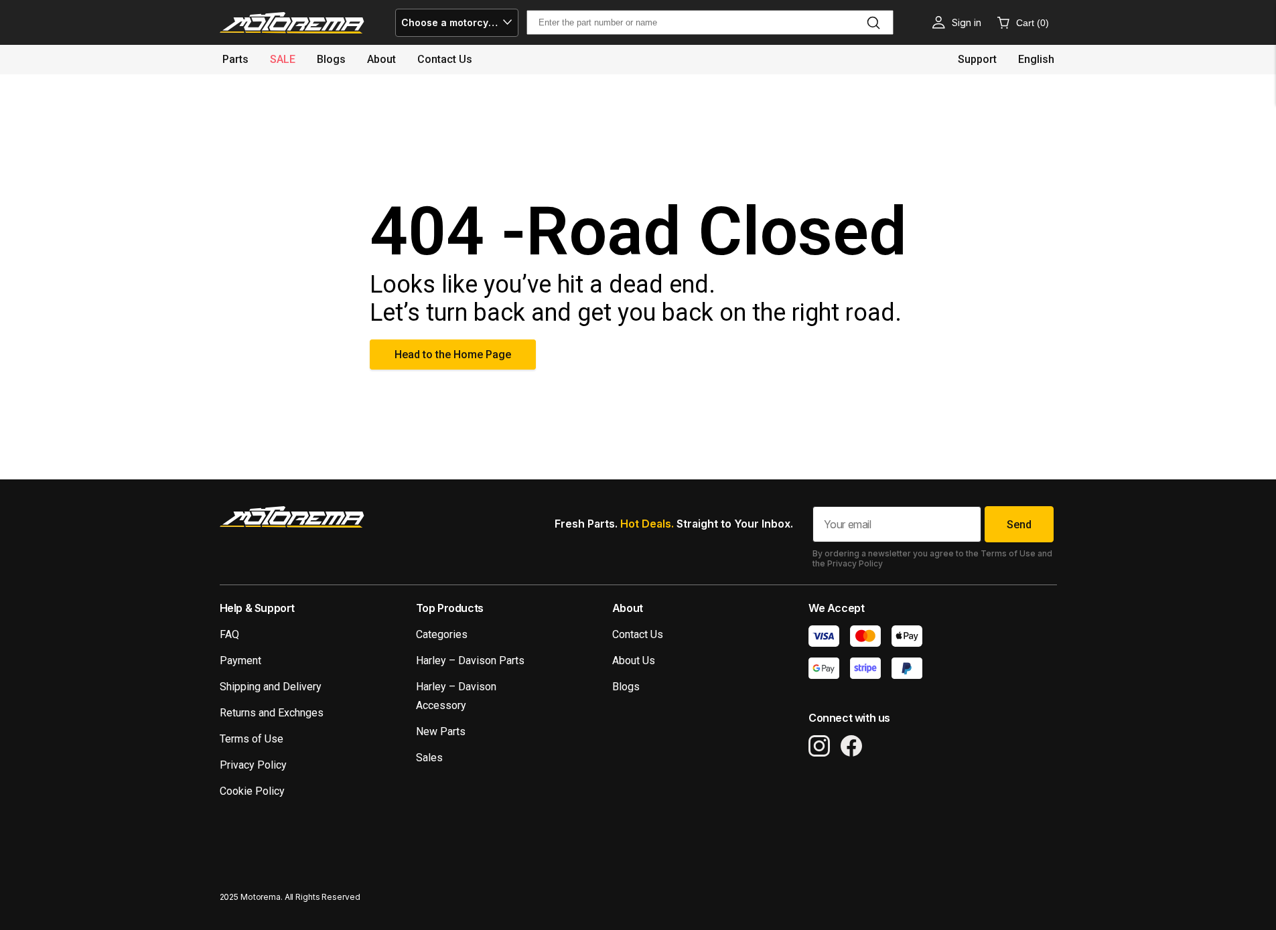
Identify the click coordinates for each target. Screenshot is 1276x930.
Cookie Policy (252, 791)
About (381, 59)
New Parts (441, 731)
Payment (240, 660)
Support (977, 59)
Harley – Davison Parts (470, 660)
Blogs (331, 59)
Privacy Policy (253, 765)
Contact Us (637, 634)
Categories (442, 634)
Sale (282, 59)
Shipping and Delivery (271, 686)
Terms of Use (251, 738)
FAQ (229, 634)
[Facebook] (851, 746)
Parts (235, 59)
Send (1019, 524)
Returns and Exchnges (272, 712)
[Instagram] (819, 746)
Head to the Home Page (453, 354)
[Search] (873, 22)
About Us (633, 660)
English (1036, 59)
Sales (429, 757)
